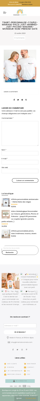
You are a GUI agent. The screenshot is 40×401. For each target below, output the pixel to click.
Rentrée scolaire (27, 4)
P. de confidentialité (14, 371)
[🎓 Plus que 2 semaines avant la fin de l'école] (30, 298)
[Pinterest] (27, 348)
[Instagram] (22, 348)
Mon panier (31, 364)
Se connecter (21, 381)
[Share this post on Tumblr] (25, 98)
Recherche (10, 252)
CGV (28, 374)
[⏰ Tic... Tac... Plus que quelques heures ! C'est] (11, 298)
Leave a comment (11, 92)
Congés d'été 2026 (25, 2)
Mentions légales (14, 374)
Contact (30, 367)
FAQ (28, 371)
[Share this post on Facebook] (14, 98)
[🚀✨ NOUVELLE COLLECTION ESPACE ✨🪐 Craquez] (30, 281)
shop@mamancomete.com (21, 342)
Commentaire (7, 118)
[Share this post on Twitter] (18, 98)
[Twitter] (18, 348)
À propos (10, 367)
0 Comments (19, 38)
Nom (4, 150)
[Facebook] (13, 348)
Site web (5, 167)
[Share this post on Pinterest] (22, 98)
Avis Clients (12, 364)
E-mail (5, 159)
